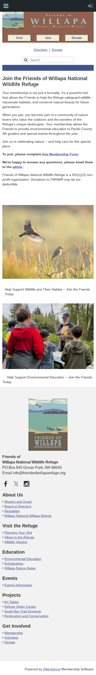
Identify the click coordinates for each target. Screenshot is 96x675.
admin (17, 167)
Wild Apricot (51, 669)
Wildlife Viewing (15, 542)
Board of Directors (17, 506)
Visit (19, 38)
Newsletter (12, 511)
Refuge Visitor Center (20, 606)
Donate (77, 38)
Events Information (18, 585)
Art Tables (11, 602)
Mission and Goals (18, 501)
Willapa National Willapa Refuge (27, 516)
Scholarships (13, 563)
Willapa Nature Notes (20, 568)
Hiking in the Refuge (19, 537)
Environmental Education (22, 559)
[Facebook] (5, 484)
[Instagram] (26, 484)
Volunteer (41, 50)
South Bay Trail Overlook (22, 611)
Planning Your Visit (18, 532)
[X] (16, 484)
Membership (13, 633)
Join (48, 38)
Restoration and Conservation (26, 616)
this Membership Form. (60, 154)
